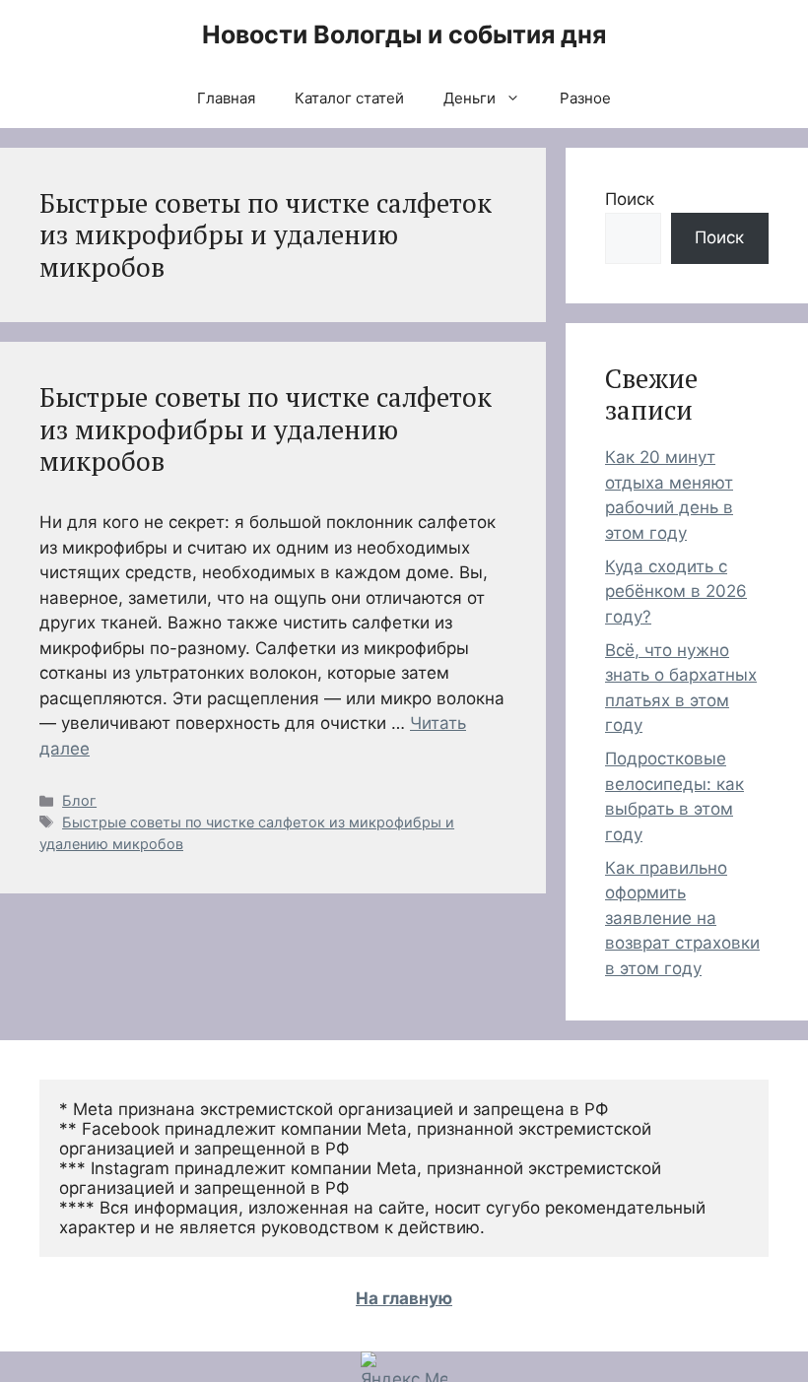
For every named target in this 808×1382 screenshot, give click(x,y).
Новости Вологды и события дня (404, 34)
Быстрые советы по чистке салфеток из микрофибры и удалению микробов (265, 429)
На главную (404, 1298)
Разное (585, 98)
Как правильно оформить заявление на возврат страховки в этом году (682, 918)
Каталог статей (349, 98)
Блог (79, 800)
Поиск (629, 199)
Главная (226, 98)
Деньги (469, 98)
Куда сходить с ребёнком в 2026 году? (676, 591)
